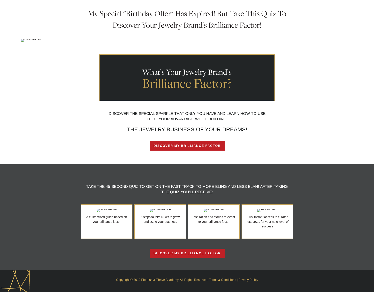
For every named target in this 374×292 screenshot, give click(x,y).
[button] (187, 146)
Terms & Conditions (222, 279)
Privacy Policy (248, 279)
